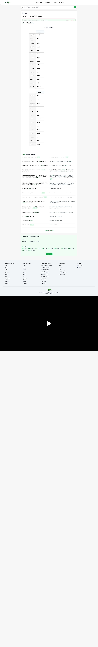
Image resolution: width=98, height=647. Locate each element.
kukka (64, 248)
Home (60, 265)
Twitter (79, 267)
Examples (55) (33, 16)
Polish (24, 281)
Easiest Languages (45, 276)
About (60, 267)
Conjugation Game (63, 271)
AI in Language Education (46, 265)
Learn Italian (43, 281)
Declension (25, 16)
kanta (31, 248)
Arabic (6, 269)
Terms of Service (62, 272)
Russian (6, 267)
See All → (7, 283)
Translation (50, 27)
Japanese (7, 271)
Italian (24, 271)
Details (40, 16)
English (6, 274)
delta (24, 248)
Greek (6, 265)
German (7, 281)
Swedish (25, 278)
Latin (24, 267)
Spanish (6, 272)
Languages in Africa (45, 267)
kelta (37, 248)
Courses (61, 2)
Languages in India (45, 269)
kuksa (71, 248)
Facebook (80, 265)
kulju (31, 250)
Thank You (43, 279)
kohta (56, 248)
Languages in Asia (45, 272)
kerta (44, 248)
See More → (43, 283)
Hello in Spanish (44, 274)
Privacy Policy (62, 274)
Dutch (6, 276)
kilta (50, 248)
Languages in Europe (45, 271)
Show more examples (49, 230)
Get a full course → (70, 19)
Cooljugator (24, 241)
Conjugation (39, 2)
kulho (24, 250)
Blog (55, 2)
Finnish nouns (32, 241)
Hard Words (43, 278)
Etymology (48, 2)
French (6, 279)
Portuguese (7, 278)
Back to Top (49, 253)
